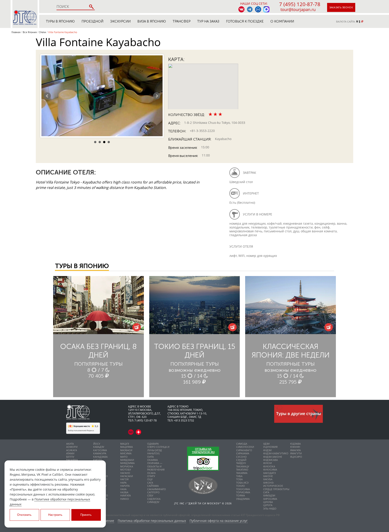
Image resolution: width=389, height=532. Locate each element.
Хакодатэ (269, 473)
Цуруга (267, 505)
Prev (47, 96)
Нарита (125, 485)
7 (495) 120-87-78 (299, 4)
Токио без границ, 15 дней (194, 350)
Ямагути (296, 453)
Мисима (125, 453)
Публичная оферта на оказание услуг (219, 521)
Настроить (55, 514)
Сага (150, 482)
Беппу (70, 456)
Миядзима (127, 463)
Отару (151, 476)
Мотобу (125, 469)
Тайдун (241, 463)
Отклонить (24, 514)
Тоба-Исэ (242, 482)
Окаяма (152, 460)
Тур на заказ (208, 21)
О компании (282, 21)
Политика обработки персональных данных (152, 521)
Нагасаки (126, 476)
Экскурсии (120, 21)
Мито (124, 456)
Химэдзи (269, 495)
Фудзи (267, 450)
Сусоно (241, 456)
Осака (151, 473)
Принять (86, 514)
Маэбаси (126, 450)
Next (156, 96)
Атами (70, 453)
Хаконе (268, 476)
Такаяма (241, 473)
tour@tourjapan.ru (298, 9)
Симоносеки (245, 446)
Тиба (239, 476)
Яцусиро (296, 456)
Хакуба (267, 479)
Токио (240, 485)
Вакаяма (72, 460)
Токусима (243, 489)
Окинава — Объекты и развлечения (156, 466)
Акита (70, 443)
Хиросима (270, 498)
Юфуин (295, 446)
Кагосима (100, 450)
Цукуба (268, 502)
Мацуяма (126, 446)
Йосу (96, 443)
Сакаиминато (156, 489)
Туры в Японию (60, 21)
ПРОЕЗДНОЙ (92, 21)
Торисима (243, 492)
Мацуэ (124, 443)
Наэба (124, 492)
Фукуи (267, 463)
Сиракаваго (244, 450)
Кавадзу (98, 446)
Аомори (71, 446)
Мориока (126, 466)
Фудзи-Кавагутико (275, 453)
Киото (97, 460)
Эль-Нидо (269, 508)
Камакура (99, 453)
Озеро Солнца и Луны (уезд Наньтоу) (158, 450)
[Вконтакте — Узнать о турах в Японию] (241, 9)
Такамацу (242, 466)
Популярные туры (98, 364)
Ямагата (295, 450)
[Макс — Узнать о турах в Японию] (266, 9)
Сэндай (241, 460)
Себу (150, 495)
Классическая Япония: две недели (291, 350)
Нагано (125, 473)
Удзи (266, 443)
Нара (123, 482)
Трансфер (181, 21)
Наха (123, 489)
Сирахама (242, 453)
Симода (241, 443)
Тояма (240, 495)
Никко (124, 498)
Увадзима (243, 498)
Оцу (150, 479)
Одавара (153, 443)
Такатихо (242, 469)
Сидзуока (154, 498)
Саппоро (153, 492)
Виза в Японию (151, 21)
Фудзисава (270, 460)
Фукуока (269, 466)
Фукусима (270, 469)
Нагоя (124, 479)
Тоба (239, 479)
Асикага (71, 450)
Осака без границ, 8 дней (98, 350)
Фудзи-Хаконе (272, 456)
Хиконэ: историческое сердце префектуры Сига (276, 487)
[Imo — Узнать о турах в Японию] (258, 9)
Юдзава (295, 443)
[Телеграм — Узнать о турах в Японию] (250, 9)
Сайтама (153, 485)
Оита (150, 456)
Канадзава (100, 456)
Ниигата (125, 495)
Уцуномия (270, 446)
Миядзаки (127, 460)
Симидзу (153, 502)
